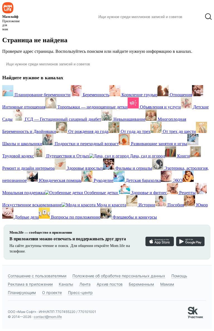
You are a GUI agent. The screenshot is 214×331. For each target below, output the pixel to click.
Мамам (167, 284)
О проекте (52, 292)
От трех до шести (179, 131)
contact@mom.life (48, 317)
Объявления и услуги (160, 107)
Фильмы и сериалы (133, 168)
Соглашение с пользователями (37, 275)
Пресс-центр (80, 292)
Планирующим (22, 292)
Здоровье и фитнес (148, 192)
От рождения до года (87, 131)
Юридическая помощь (59, 180)
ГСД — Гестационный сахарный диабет (62, 119)
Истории (146, 204)
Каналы (66, 284)
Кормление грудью (138, 94)
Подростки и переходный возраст (86, 143)
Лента (85, 284)
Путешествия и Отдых (67, 156)
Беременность (95, 94)
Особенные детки (101, 192)
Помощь (179, 275)
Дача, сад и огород (147, 156)
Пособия (175, 204)
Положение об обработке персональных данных (118, 275)
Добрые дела (26, 217)
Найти (194, 16)
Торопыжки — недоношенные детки (92, 107)
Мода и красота (111, 204)
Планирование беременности (41, 94)
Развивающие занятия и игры (158, 143)
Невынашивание (128, 119)
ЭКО (177, 180)
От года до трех (135, 131)
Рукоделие (103, 180)
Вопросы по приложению (75, 217)
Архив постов (110, 284)
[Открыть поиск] (208, 16)
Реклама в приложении (30, 284)
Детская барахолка (143, 180)
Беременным (141, 284)
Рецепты (187, 192)
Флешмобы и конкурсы (134, 217)
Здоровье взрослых (84, 168)
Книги (183, 156)
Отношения (180, 94)
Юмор (201, 204)
